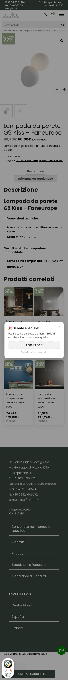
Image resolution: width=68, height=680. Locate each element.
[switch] (8, 675)
